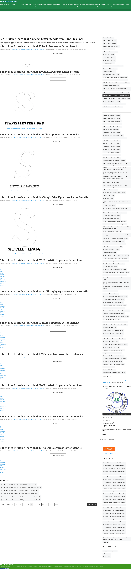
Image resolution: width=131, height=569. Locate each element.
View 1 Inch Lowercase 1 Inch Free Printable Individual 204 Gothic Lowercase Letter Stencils (59, 455)
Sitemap (106, 542)
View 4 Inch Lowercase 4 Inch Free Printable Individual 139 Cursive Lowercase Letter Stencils (59, 361)
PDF (42, 6)
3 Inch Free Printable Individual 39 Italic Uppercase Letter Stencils (19, 484)
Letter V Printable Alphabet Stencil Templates (114, 522)
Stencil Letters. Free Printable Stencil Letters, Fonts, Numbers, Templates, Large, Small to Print (115, 538)
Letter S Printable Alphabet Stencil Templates (114, 513)
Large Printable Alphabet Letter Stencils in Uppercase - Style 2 (116, 283)
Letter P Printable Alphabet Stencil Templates (114, 505)
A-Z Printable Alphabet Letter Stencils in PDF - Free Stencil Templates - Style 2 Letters (115, 173)
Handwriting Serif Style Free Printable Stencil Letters (116, 261)
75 (16, 504)
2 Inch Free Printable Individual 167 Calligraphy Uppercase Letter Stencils (44, 291)
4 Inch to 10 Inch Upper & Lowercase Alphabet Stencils (116, 82)
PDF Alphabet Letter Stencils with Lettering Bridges (115, 77)
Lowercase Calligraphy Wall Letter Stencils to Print (115, 296)
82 (43, 504)
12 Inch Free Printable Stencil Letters (112, 127)
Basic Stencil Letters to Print (110, 190)
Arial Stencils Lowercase (109, 60)
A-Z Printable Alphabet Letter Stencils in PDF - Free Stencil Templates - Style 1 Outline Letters (115, 168)
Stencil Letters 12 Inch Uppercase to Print (113, 333)
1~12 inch (32, 6)
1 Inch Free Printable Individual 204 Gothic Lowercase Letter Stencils (41, 447)
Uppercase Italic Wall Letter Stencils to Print (114, 350)
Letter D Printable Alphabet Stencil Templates (114, 471)
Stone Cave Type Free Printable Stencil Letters (115, 339)
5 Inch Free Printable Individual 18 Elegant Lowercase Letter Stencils (20, 490)
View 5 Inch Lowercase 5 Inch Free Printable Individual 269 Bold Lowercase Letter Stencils (59, 79)
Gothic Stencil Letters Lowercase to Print (113, 247)
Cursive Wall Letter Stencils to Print (112, 215)
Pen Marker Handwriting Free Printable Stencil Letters (116, 316)
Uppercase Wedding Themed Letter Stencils (114, 364)
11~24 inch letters (61, 6)
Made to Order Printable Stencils (111, 74)
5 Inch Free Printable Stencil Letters (112, 146)
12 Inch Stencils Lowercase (110, 43)
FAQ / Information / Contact (110, 551)
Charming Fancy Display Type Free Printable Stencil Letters (115, 201)
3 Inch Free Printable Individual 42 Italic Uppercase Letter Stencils (39, 134)
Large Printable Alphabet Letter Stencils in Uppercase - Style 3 (116, 287)
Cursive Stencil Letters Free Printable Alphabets (115, 212)
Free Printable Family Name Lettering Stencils (114, 104)
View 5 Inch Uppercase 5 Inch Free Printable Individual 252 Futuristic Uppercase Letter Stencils (59, 267)
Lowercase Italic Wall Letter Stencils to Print (114, 299)
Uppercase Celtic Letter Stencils (111, 347)
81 (39, 504)
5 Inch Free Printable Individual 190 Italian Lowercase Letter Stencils (20, 493)
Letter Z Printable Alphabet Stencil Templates (114, 533)
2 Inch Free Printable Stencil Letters (112, 132)
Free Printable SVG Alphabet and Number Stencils (115, 80)
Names (105, 6)
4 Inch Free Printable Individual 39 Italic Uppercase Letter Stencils (39, 322)
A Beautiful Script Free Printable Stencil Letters (114, 160)
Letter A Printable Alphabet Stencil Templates (114, 462)
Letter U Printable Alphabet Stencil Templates (114, 519)
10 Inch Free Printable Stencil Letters (112, 121)
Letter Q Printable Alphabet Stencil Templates (114, 507)
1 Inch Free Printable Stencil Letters (112, 115)
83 (47, 504)
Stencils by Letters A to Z (109, 71)
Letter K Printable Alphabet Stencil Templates (114, 491)
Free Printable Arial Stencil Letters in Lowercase (115, 221)
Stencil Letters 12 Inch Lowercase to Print (113, 330)
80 (35, 504)
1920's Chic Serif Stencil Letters (111, 129)
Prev (8, 504)
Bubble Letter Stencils (109, 54)
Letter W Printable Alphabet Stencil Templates (114, 524)
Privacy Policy (107, 556)
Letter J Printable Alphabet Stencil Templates (114, 488)
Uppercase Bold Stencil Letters (111, 341)
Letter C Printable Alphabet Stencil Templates (114, 468)
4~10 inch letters (51, 6)
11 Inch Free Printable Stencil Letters (112, 124)
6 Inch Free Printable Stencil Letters (112, 149)
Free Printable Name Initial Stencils (112, 101)
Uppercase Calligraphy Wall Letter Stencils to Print (115, 344)
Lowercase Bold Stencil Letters (111, 294)
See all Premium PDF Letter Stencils (110, 454)
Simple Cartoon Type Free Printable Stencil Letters (115, 322)
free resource (15, 4)
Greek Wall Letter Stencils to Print (111, 249)
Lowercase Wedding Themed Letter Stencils (114, 308)
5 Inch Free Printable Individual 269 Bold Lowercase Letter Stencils (39, 71)
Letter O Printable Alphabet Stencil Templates (114, 502)
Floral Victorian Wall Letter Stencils (112, 218)
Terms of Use (107, 554)
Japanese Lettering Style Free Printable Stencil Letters (116, 272)
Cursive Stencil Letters (109, 49)
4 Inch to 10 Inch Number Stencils (111, 85)
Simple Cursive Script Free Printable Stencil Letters (115, 324)
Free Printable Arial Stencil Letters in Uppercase (115, 224)
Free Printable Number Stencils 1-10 (112, 231)
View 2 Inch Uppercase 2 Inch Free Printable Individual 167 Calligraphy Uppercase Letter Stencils (59, 298)
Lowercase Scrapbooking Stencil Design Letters (115, 305)
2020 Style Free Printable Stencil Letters (113, 135)
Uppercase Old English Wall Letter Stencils (114, 355)
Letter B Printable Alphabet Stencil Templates (114, 465)
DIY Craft (100, 6)
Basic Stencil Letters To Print (110, 52)
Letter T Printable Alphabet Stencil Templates (114, 516)
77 (24, 504)
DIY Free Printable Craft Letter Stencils (113, 107)
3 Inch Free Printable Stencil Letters (112, 141)
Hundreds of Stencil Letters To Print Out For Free (115, 269)
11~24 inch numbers (72, 6)
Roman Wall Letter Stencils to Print (112, 319)
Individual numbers (92, 6)
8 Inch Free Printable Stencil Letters (112, 155)
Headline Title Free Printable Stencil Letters (114, 263)
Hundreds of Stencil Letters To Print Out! (113, 66)
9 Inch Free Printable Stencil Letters (112, 157)
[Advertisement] (45, 22)
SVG (45, 6)
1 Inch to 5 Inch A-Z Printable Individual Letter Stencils (116, 95)
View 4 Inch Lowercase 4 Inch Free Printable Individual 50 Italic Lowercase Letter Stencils (59, 53)
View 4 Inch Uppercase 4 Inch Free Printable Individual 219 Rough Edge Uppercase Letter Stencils (59, 204)
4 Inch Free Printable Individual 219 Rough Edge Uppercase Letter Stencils (44, 197)
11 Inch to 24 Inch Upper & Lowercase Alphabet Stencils (114, 89)
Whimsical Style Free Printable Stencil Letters (114, 372)
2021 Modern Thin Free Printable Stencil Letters (115, 138)
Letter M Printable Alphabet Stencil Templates (114, 496)
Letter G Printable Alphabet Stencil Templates (114, 479)
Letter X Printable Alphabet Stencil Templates (114, 527)
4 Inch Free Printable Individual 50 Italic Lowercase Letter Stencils (39, 46)
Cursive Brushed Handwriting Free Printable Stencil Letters (115, 209)
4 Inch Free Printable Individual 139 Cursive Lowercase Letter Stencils (41, 354)
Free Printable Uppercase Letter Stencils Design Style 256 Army (116, 234)
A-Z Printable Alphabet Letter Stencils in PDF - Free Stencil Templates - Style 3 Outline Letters (115, 186)
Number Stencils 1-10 (109, 63)
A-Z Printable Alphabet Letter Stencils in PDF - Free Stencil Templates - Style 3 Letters (115, 181)
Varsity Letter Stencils (109, 367)
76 (20, 504)
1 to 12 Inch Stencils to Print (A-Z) (111, 46)
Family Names (111, 6)
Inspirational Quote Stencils (110, 68)
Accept (7, 568)
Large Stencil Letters (109, 37)
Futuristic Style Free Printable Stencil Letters (114, 241)
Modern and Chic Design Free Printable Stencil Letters (116, 310)
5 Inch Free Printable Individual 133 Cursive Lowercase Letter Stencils (41, 416)
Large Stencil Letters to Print (110, 291)
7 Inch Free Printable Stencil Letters (112, 152)
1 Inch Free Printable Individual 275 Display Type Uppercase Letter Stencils (21, 487)
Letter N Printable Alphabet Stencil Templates (114, 499)
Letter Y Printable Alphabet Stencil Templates (114, 530)
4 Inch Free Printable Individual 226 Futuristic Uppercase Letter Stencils (43, 385)
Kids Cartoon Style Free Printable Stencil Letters (115, 275)
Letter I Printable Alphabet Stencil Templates (114, 485)
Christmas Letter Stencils (109, 205)
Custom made (119, 6)
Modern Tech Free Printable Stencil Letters (114, 313)
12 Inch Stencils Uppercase (110, 40)
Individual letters (82, 6)
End (56, 504)
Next (51, 504)
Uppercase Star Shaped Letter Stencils (113, 361)
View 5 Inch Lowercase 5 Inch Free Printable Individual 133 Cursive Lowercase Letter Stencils (59, 424)
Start (2, 504)
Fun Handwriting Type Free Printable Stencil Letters (116, 238)
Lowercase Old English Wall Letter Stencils (113, 302)
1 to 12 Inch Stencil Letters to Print (112, 118)
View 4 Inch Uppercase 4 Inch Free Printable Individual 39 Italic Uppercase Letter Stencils (59, 330)
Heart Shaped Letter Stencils (110, 266)
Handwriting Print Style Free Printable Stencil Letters (116, 258)
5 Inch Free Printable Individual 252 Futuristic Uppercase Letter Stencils (43, 260)
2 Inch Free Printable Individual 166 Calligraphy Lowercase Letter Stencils (21, 500)
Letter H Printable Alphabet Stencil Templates (114, 482)
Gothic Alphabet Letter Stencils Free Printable (114, 244)
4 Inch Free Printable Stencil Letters (112, 143)
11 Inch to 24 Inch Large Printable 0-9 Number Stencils (116, 93)
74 (12, 504)
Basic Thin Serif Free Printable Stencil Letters (114, 192)
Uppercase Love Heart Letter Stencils (112, 353)
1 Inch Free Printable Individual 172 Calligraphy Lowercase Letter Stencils (21, 496)
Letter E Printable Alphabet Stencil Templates (114, 474)
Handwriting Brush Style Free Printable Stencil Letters (116, 255)
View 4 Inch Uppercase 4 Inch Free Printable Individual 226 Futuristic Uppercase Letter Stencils (59, 392)
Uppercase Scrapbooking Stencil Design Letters (115, 358)
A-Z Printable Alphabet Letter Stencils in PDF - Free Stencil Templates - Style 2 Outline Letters (115, 177)
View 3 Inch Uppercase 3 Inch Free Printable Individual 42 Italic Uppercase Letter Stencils (59, 142)
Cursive (38, 6)
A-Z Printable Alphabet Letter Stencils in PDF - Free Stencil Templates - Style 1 (115, 164)
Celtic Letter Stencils (108, 198)
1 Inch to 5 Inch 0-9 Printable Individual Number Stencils (117, 98)
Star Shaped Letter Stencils (110, 327)
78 (28, 504)
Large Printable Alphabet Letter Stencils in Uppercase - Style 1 (116, 278)
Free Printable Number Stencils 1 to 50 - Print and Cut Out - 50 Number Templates (116, 227)
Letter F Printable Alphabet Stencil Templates (114, 477)
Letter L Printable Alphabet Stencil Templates (114, 493)
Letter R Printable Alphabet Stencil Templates (114, 510)
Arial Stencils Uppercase (109, 57)
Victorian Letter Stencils (109, 369)
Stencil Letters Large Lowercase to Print (113, 336)
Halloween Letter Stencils (110, 252)
